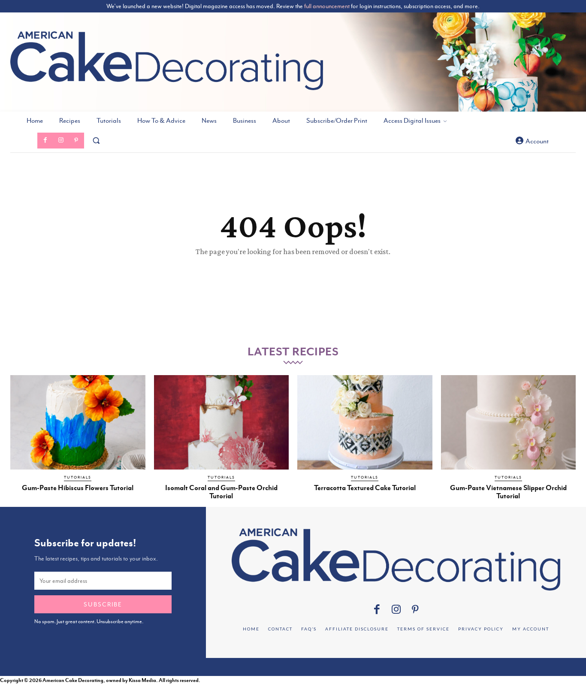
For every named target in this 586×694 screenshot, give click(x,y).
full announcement (327, 6)
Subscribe (103, 604)
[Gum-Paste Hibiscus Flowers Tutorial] (77, 422)
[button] (96, 140)
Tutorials (77, 477)
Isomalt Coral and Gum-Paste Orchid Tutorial (221, 492)
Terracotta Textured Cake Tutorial (365, 488)
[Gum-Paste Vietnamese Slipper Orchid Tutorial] (508, 422)
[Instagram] (60, 140)
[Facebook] (45, 140)
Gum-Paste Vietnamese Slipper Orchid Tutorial (508, 492)
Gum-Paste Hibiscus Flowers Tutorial (77, 488)
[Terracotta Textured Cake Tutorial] (364, 422)
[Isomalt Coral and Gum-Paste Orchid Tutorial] (221, 422)
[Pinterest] (76, 140)
